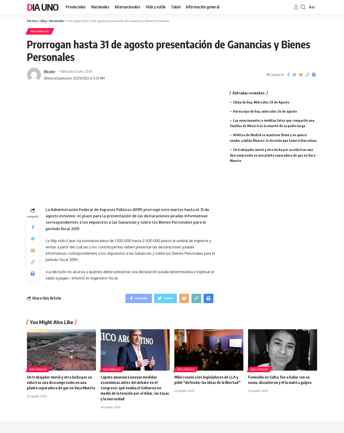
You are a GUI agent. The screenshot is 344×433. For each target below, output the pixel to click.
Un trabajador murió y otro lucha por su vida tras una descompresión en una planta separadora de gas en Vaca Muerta (272, 155)
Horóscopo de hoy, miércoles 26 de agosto (265, 111)
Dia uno (49, 71)
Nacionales (40, 31)
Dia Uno (42, 7)
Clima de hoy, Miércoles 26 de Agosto (261, 102)
